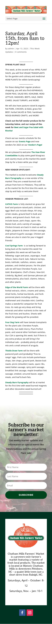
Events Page (25, 141)
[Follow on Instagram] (30, 612)
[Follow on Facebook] (22, 612)
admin (11, 48)
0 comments (21, 52)
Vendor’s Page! (35, 144)
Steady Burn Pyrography (17, 382)
